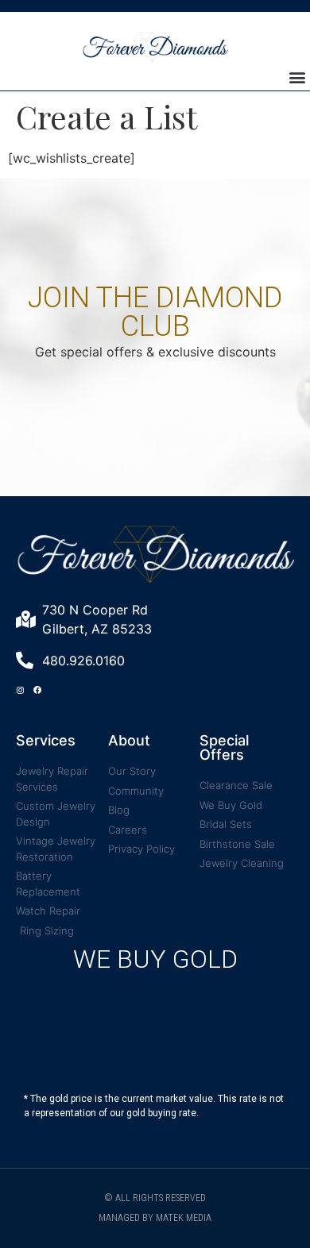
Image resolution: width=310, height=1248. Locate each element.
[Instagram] (20, 690)
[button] (297, 77)
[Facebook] (37, 690)
